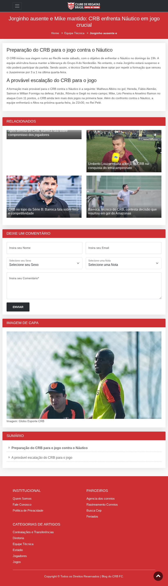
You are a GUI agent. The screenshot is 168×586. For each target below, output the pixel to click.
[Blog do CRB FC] (84, 5)
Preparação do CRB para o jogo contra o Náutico (49, 448)
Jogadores (20, 556)
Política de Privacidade (28, 510)
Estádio (18, 550)
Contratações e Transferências (33, 532)
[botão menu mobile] (17, 5)
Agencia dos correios (100, 498)
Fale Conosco (22, 504)
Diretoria (18, 538)
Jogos (17, 562)
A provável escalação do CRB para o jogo (41, 457)
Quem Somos (22, 498)
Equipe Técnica (23, 544)
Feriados (92, 516)
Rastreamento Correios (102, 504)
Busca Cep (93, 510)
